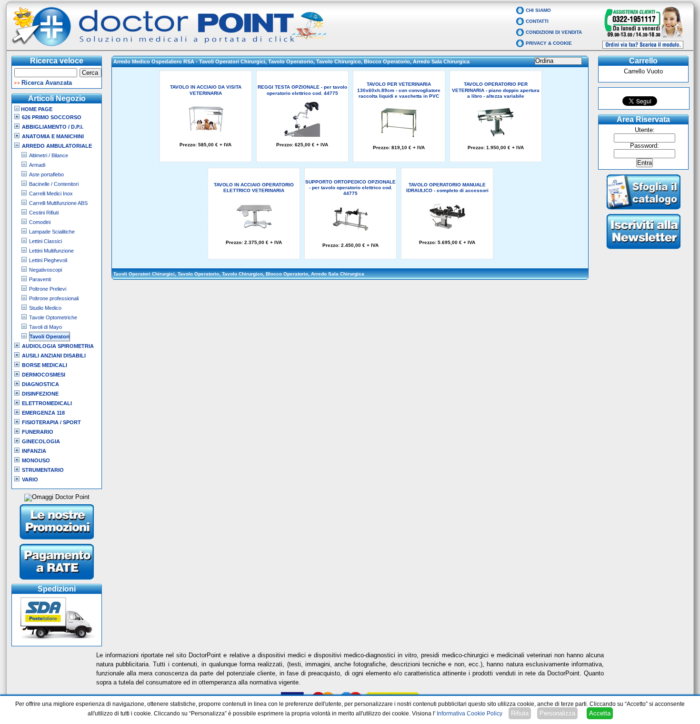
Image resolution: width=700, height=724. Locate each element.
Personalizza (557, 713)
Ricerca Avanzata (46, 83)
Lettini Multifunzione (51, 251)
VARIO (30, 479)
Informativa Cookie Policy (469, 713)
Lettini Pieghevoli (48, 260)
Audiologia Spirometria (58, 346)
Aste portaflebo (46, 174)
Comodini (39, 222)
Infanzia (34, 451)
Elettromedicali (47, 403)
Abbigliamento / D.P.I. (52, 127)
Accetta (599, 713)
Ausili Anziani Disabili (54, 355)
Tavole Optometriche (53, 317)
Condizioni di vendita (554, 32)
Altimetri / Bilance (48, 155)
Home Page (36, 109)
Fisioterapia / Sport (51, 422)
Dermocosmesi (43, 374)
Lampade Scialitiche (52, 232)
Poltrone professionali (54, 298)
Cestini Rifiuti (44, 212)
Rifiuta (520, 713)
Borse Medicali (44, 365)
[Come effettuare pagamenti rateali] (57, 580)
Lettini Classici (45, 241)
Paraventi (40, 279)
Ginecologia (41, 441)
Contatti (537, 21)
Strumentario (43, 470)
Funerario (37, 432)
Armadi (37, 165)
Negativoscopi (45, 270)
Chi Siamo (538, 10)
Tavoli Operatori (50, 336)
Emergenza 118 (43, 413)
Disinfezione (40, 394)
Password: (644, 146)
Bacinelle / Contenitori (54, 184)
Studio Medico (45, 308)
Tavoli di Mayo (45, 327)
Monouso (36, 460)
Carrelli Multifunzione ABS (58, 203)
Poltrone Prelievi (47, 289)
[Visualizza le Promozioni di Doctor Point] (57, 540)
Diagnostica (40, 384)
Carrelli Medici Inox (51, 193)
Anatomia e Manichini (53, 136)
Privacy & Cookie (549, 43)
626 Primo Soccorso (51, 117)
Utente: (645, 130)
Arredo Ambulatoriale (57, 146)
